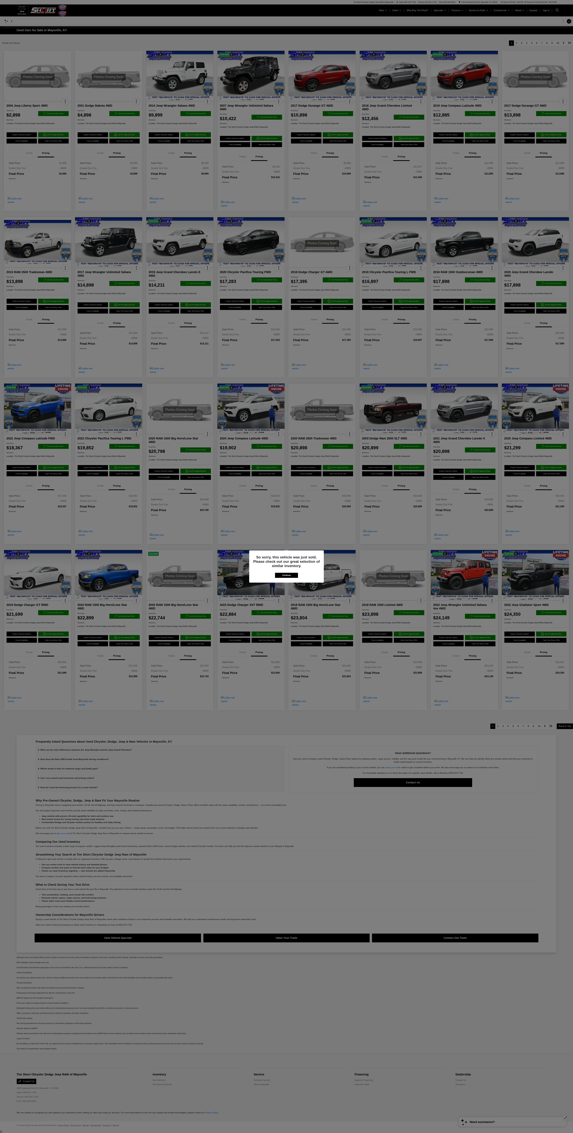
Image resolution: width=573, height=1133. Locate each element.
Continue (286, 575)
